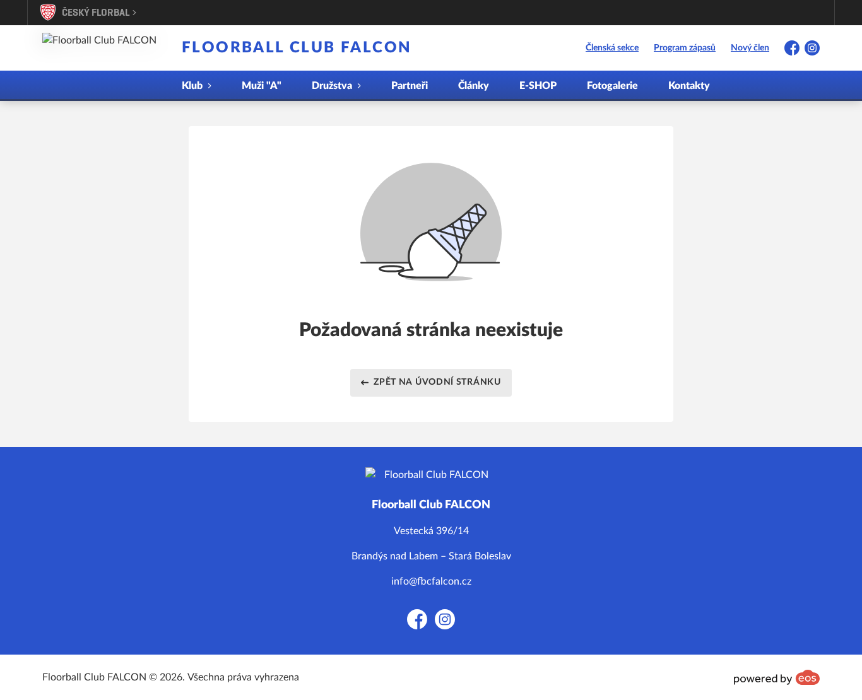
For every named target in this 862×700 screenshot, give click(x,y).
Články (473, 86)
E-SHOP (538, 86)
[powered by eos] (777, 677)
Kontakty (689, 86)
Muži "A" (261, 86)
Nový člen (750, 48)
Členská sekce (612, 48)
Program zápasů (685, 48)
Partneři (409, 86)
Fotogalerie (612, 86)
